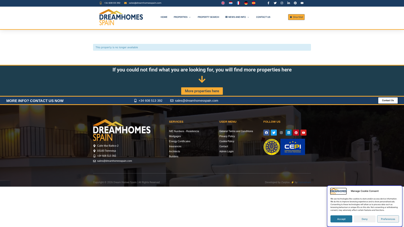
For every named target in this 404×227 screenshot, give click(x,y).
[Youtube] (303, 133)
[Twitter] (274, 133)
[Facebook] (266, 133)
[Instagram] (281, 133)
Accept (341, 219)
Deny (365, 219)
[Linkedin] (289, 133)
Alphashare (304, 182)
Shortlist (297, 17)
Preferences (388, 219)
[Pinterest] (296, 133)
